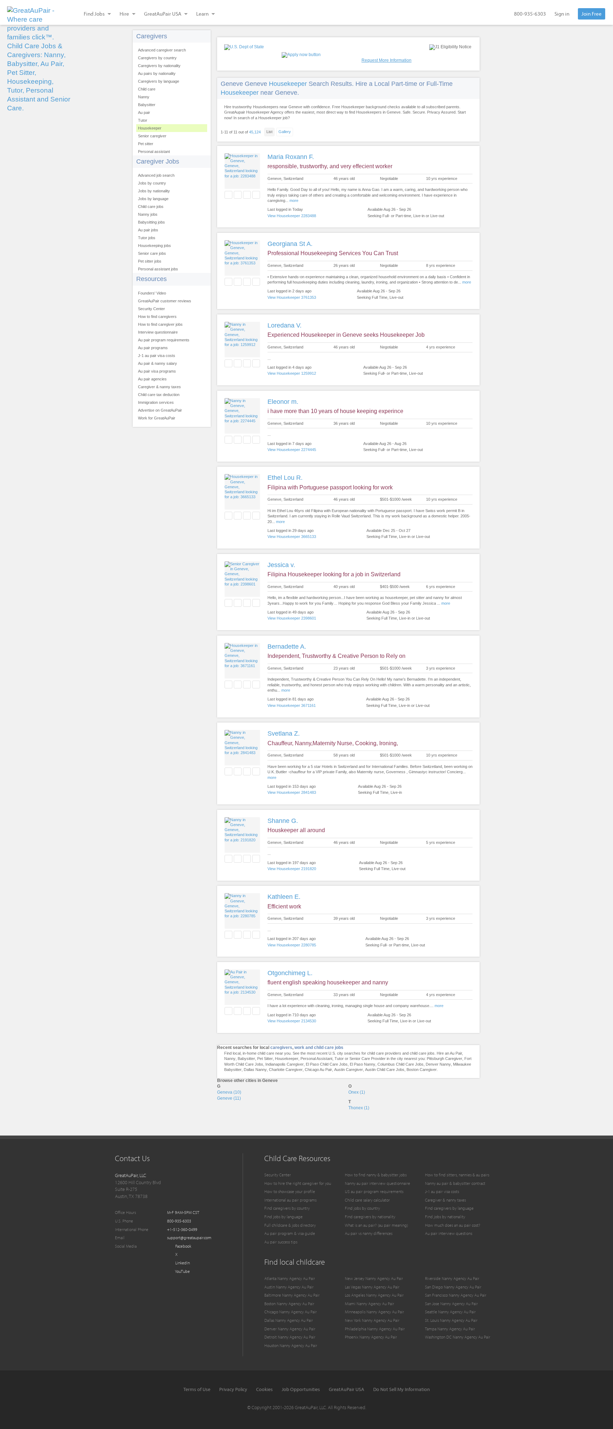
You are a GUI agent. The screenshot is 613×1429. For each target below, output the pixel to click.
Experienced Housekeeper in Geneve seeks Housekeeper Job (346, 335)
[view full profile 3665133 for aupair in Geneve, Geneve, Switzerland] (242, 497)
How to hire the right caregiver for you (297, 1183)
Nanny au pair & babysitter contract (455, 1183)
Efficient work (284, 906)
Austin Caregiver (348, 1069)
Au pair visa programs (157, 371)
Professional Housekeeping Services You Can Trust (332, 253)
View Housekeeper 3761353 (291, 297)
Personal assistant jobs (158, 269)
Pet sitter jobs (149, 261)
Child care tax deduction (159, 394)
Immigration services (156, 402)
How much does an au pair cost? (452, 1225)
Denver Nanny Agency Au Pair (289, 1328)
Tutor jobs (146, 238)
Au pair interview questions (448, 1233)
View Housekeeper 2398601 (291, 618)
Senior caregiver (152, 136)
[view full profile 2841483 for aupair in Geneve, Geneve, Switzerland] (242, 753)
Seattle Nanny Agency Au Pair (450, 1311)
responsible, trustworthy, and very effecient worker (329, 166)
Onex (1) (356, 1092)
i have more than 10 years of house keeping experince (335, 411)
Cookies (264, 1389)
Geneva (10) (229, 1092)
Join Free (591, 13)
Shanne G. (282, 820)
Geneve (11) (229, 1098)
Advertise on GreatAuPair (160, 410)
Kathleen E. (283, 896)
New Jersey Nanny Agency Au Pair (374, 1278)
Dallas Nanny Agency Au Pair (288, 1320)
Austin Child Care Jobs (384, 1069)
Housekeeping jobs (154, 245)
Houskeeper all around (296, 830)
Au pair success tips (280, 1241)
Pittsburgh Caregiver (444, 1058)
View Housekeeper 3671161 (291, 705)
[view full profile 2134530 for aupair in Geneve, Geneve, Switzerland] (242, 992)
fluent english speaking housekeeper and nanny (327, 982)
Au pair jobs (148, 230)
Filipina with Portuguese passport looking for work (330, 487)
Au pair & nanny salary (157, 363)
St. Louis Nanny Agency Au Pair (451, 1320)
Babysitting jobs (151, 222)
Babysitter (146, 105)
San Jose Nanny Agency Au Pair (451, 1303)
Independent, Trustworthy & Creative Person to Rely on (336, 656)
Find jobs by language (283, 1216)
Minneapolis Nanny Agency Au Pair (374, 1311)
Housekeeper (149, 128)
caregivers (281, 1047)
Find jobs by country (362, 1208)
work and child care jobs (318, 1047)
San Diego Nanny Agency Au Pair (453, 1287)
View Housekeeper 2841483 (291, 792)
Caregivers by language (158, 81)
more (293, 200)
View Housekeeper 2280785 (291, 945)
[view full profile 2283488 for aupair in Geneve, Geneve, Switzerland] (242, 176)
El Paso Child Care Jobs (327, 1064)
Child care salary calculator (367, 1200)
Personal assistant (154, 151)
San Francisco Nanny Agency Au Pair (455, 1295)
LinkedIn (182, 1262)
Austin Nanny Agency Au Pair (289, 1287)
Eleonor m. (282, 401)
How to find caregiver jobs (160, 324)
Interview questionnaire (158, 332)
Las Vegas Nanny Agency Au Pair (372, 1287)
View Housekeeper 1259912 (291, 373)
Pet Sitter (265, 1058)
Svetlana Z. (283, 733)
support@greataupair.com (189, 1237)
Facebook (182, 1246)
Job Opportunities (301, 1389)
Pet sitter (145, 144)
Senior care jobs (152, 253)
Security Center (151, 309)
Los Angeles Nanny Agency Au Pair (374, 1295)
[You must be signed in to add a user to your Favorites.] (228, 195)
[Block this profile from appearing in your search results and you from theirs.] (256, 195)
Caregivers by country (157, 58)
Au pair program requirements (163, 340)
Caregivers (151, 36)
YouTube (182, 1271)
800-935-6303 (530, 13)
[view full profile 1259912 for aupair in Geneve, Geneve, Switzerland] (242, 344)
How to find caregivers (157, 316)
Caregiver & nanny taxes (159, 387)
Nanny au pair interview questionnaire (377, 1183)
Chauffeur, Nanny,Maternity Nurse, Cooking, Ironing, (332, 743)
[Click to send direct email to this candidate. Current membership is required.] (238, 195)
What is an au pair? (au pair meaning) (376, 1225)
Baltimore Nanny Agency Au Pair (292, 1295)
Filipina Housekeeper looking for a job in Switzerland (334, 574)
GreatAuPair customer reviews (164, 301)
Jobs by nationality (154, 191)
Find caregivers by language (449, 1208)
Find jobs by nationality (445, 1216)
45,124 (255, 132)
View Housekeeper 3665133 (291, 536)
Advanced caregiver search (162, 50)
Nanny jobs (148, 214)
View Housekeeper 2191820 (291, 869)
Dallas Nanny (255, 1069)
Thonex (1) (358, 1107)
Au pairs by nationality (157, 73)
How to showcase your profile (289, 1191)
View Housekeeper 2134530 (291, 1021)
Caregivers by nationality (159, 66)
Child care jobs (151, 206)
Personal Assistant (316, 1058)
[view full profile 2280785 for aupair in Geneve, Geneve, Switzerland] (242, 916)
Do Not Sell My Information (401, 1389)
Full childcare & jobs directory (290, 1225)
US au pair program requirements (374, 1191)
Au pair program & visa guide (289, 1233)
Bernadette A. (286, 646)
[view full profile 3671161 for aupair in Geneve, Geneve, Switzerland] (242, 666)
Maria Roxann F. (290, 156)
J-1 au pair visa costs (156, 355)
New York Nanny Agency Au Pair (372, 1320)
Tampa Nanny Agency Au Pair (450, 1328)
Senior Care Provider (367, 1058)
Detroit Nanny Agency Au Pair (289, 1337)
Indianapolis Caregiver (284, 1064)
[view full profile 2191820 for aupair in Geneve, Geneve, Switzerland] (242, 840)
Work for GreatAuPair (156, 418)
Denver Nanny (438, 1064)
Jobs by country (152, 183)
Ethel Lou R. (285, 477)
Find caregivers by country (287, 1208)
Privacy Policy (233, 1389)
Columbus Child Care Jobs (400, 1064)
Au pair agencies (152, 379)
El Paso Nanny (362, 1064)
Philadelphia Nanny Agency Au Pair (375, 1328)
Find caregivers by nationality (370, 1216)
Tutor (142, 120)
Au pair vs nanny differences (368, 1233)
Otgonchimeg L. (290, 973)
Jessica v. (281, 564)
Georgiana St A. (290, 243)
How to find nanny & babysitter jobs (376, 1174)
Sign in (561, 13)
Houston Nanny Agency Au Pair (290, 1345)
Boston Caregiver (422, 1069)
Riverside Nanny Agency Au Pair (452, 1278)
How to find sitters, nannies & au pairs (457, 1174)
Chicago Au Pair (318, 1069)
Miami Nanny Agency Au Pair (369, 1303)
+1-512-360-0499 (182, 1229)
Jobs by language (153, 199)
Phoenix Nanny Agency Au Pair (371, 1337)
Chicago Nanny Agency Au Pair (290, 1311)
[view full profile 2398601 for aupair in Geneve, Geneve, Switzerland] (242, 584)
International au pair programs (290, 1200)
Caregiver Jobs (157, 161)
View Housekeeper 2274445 (291, 449)
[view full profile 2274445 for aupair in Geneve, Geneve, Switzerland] (242, 421)
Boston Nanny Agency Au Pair (289, 1303)
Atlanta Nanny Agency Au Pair (289, 1278)
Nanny (143, 97)
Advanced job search (156, 175)
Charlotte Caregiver (286, 1069)
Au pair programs (153, 348)
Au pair (144, 112)
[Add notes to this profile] (247, 195)
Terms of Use (196, 1389)
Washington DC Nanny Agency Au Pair (457, 1337)
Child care (146, 89)
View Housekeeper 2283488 (291, 216)
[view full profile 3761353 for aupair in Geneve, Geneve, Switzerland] (242, 263)
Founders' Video (152, 293)
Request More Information (386, 60)
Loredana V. (284, 325)
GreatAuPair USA (346, 1389)
